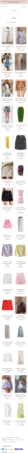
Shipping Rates (4, 439)
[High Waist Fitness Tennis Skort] (7, 384)
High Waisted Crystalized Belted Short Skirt (20, 154)
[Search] (5, 6)
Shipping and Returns (9, 437)
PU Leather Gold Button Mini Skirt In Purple (7, 263)
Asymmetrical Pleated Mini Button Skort (7, 99)
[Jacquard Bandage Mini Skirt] (20, 279)
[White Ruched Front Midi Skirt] (7, 410)
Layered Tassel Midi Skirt (21, 126)
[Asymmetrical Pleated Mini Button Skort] (7, 88)
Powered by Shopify (13, 441)
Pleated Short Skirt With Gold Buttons (7, 208)
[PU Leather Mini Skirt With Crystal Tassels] (20, 88)
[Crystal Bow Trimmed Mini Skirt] (7, 62)
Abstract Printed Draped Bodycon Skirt (20, 182)
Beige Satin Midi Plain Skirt (7, 47)
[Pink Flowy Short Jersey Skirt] (7, 224)
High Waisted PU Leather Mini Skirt (20, 316)
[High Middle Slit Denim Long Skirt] (20, 224)
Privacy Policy (17, 437)
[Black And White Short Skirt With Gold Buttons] (7, 114)
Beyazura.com (7, 441)
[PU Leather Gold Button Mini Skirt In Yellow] (20, 251)
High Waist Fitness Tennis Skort (7, 395)
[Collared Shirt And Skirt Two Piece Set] (20, 35)
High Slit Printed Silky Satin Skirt (20, 422)
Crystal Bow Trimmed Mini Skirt (7, 73)
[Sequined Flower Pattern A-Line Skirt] (20, 331)
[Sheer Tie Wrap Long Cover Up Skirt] (7, 331)
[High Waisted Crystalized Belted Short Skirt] (20, 142)
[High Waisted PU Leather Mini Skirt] (20, 305)
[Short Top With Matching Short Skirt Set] (20, 196)
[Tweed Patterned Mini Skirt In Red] (7, 305)
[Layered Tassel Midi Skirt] (20, 114)
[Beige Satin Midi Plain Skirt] (7, 35)
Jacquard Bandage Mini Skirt (20, 290)
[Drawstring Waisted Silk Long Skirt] (20, 358)
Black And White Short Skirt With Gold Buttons (7, 126)
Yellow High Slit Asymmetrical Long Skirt (7, 154)
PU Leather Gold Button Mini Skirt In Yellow (20, 263)
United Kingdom (6, 446)
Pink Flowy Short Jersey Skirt (7, 236)
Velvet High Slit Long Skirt (20, 73)
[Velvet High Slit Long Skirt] (20, 62)
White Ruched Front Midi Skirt (7, 422)
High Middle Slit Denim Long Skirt (20, 236)
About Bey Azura (12, 439)
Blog (22, 439)
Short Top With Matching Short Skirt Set (20, 209)
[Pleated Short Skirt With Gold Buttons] (7, 196)
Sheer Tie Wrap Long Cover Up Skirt (7, 343)
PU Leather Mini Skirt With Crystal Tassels (20, 99)
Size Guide (18, 439)
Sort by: (8, 22)
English (5, 452)
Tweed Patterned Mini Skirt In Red (7, 316)
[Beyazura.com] (14, 11)
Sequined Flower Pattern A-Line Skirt (20, 343)
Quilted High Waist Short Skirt (7, 182)
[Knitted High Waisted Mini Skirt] (7, 279)
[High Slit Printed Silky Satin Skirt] (20, 410)
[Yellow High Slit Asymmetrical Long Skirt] (7, 142)
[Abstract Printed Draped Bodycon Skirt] (20, 170)
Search (3, 437)
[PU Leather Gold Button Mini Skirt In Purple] (7, 251)
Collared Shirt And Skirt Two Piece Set (21, 47)
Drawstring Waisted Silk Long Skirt (20, 369)
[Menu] (2, 6)
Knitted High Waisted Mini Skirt (7, 290)
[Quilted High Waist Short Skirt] (7, 170)
